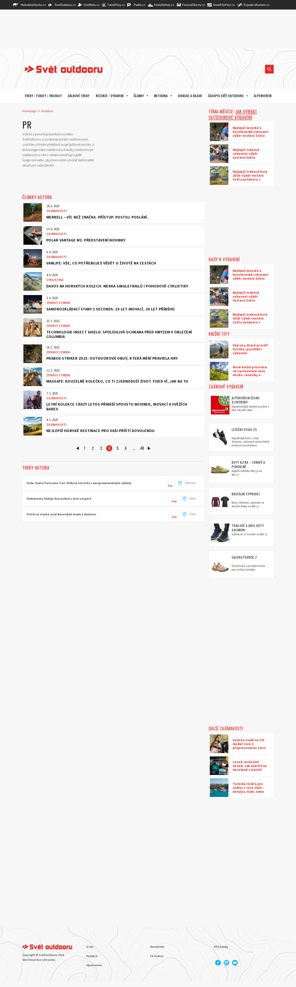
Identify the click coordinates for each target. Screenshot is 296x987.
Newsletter (157, 947)
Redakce (47, 111)
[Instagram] (226, 963)
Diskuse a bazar (190, 95)
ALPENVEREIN (263, 95)
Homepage (29, 111)
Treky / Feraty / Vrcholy (43, 95)
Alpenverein (94, 965)
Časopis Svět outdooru (226, 95)
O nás (90, 947)
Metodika (161, 95)
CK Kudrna (156, 956)
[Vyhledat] (269, 69)
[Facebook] (218, 963)
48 (142, 448)
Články (139, 95)
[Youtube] (235, 963)
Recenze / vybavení (110, 95)
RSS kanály (221, 947)
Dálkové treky (78, 95)
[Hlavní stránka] (60, 69)
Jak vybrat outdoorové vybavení (233, 114)
